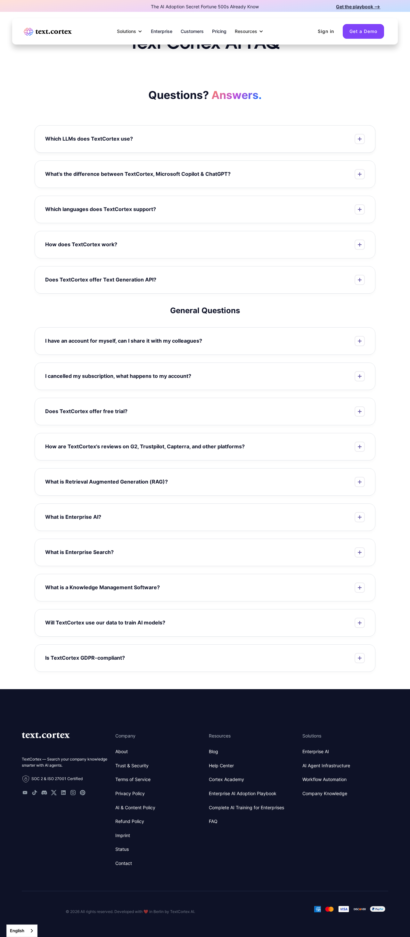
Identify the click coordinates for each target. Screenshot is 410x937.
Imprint (122, 835)
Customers (192, 31)
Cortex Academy (226, 779)
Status (122, 849)
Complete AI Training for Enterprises (246, 807)
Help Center (221, 765)
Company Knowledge (324, 793)
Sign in (326, 31)
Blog (213, 751)
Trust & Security (132, 765)
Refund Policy (129, 821)
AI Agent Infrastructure (326, 765)
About (121, 751)
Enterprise (161, 31)
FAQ (213, 821)
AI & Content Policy (135, 807)
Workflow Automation (324, 779)
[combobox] (21, 931)
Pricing (219, 31)
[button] (130, 31)
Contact (123, 863)
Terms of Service (133, 779)
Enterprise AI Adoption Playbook (242, 793)
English (17, 930)
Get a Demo (363, 31)
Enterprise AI (315, 751)
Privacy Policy (130, 793)
